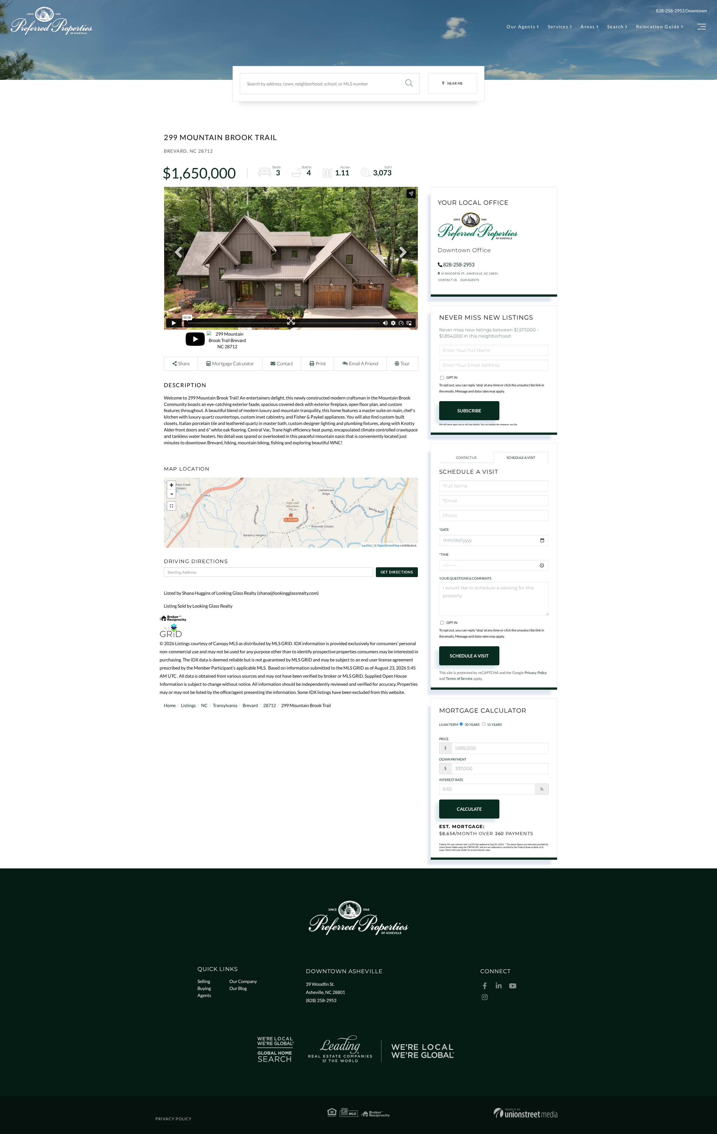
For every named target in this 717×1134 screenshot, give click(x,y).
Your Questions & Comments (465, 578)
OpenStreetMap (388, 545)
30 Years (471, 724)
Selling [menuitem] (203, 981)
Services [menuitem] (558, 26)
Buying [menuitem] (204, 988)
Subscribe (469, 410)
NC (204, 705)
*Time (444, 554)
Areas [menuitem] (588, 26)
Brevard (250, 705)
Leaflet (367, 545)
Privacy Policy (536, 672)
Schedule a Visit (521, 458)
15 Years (494, 724)
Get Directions (397, 572)
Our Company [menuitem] (243, 981)
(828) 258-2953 (321, 1000)
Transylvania (225, 705)
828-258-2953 (670, 10)
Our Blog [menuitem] (238, 988)
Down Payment (452, 759)
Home (170, 705)
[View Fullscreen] (171, 506)
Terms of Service (459, 678)
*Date (444, 530)
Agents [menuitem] (204, 995)
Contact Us (447, 280)
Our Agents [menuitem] (521, 26)
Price (444, 739)
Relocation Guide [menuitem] (658, 26)
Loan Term (448, 724)
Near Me (455, 83)
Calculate (469, 809)
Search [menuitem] (615, 26)
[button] (409, 83)
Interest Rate (451, 780)
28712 (269, 705)
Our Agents (469, 280)
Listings (188, 705)
